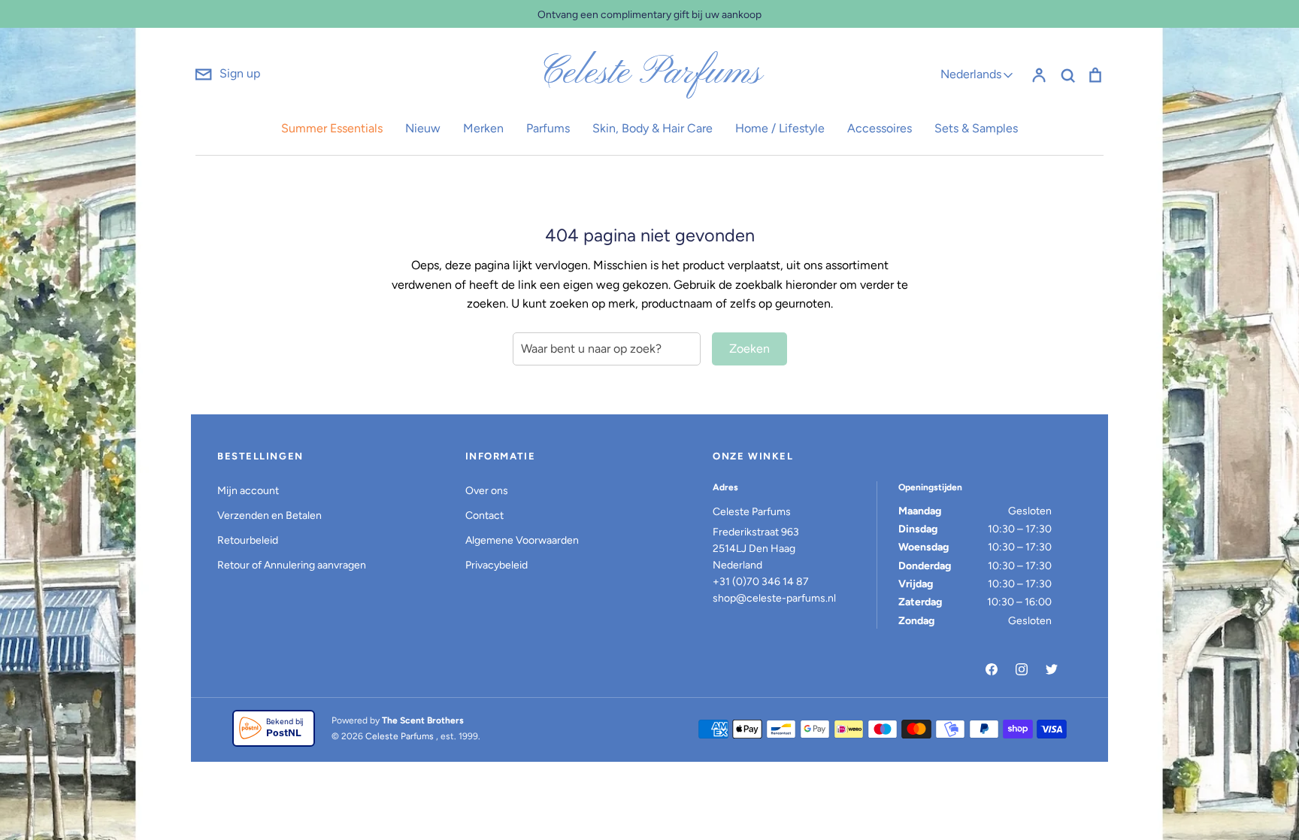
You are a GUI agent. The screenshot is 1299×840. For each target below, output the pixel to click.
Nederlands (970, 74)
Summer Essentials (332, 128)
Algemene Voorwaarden (522, 540)
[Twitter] (1052, 669)
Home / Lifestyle (780, 128)
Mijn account (248, 490)
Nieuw (423, 128)
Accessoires (879, 128)
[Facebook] (992, 669)
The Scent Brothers (423, 720)
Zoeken (749, 348)
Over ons (486, 490)
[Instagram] (1022, 669)
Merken (483, 128)
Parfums (548, 128)
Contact (484, 515)
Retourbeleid (247, 540)
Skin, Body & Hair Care (652, 128)
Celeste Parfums (650, 73)
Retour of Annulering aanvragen (291, 565)
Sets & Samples (976, 128)
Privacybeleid (496, 565)
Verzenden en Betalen (269, 515)
